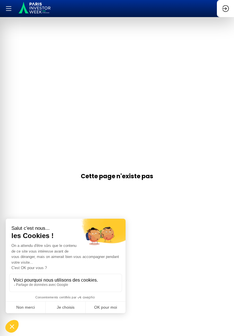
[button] (8, 8)
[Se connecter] (225, 8)
